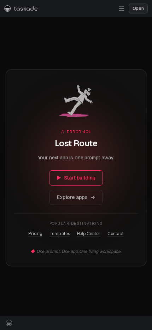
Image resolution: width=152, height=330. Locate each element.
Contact (115, 234)
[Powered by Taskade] (8, 323)
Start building (76, 178)
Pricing (35, 234)
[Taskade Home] (20, 8)
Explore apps (76, 197)
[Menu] (121, 8)
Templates (59, 234)
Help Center (88, 234)
